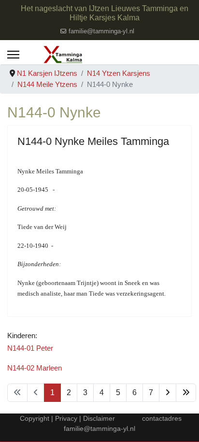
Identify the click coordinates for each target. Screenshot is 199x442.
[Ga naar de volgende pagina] (167, 393)
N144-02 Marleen (34, 368)
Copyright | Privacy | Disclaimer (66, 418)
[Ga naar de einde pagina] (186, 393)
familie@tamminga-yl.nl (101, 31)
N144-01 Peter (30, 348)
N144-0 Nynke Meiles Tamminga (93, 141)
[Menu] (13, 54)
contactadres (162, 418)
